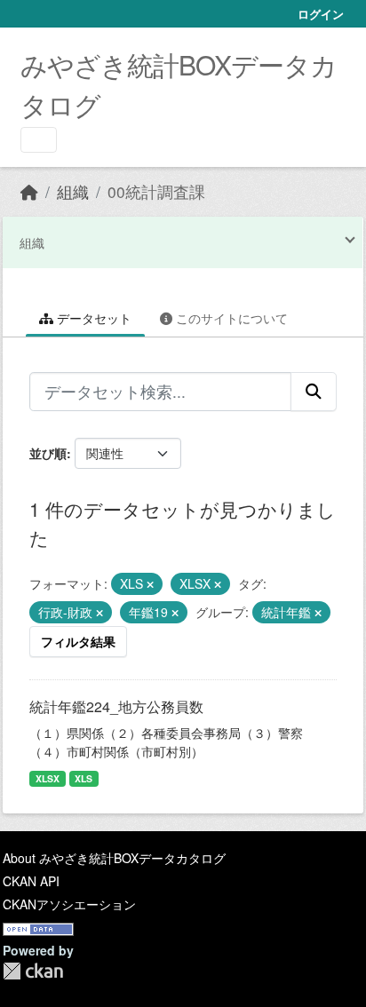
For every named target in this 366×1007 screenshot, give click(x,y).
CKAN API (31, 881)
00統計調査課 (156, 191)
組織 (73, 191)
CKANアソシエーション (69, 904)
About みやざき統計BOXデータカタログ (114, 858)
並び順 (48, 453)
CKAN (33, 971)
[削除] (150, 584)
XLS (83, 778)
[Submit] (313, 391)
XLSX (48, 778)
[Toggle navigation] (38, 140)
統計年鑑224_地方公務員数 (116, 706)
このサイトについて (230, 318)
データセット (92, 318)
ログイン (321, 13)
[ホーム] (29, 191)
